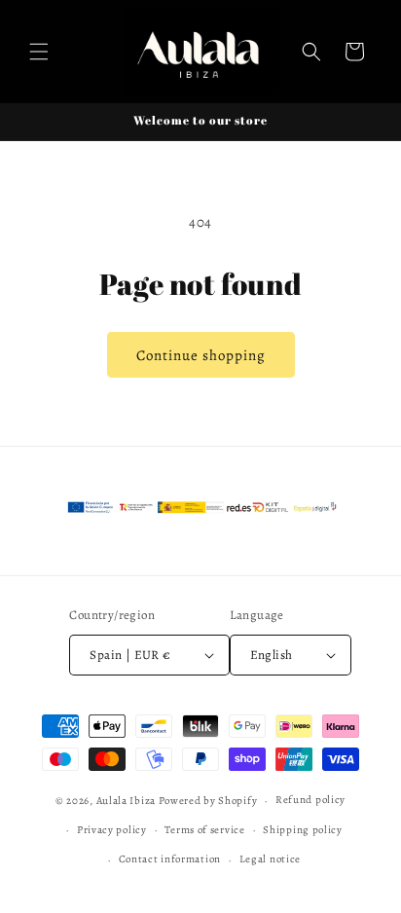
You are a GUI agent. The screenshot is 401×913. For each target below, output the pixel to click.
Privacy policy (112, 829)
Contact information (170, 859)
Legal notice (270, 859)
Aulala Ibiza (126, 800)
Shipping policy (303, 829)
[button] (39, 51)
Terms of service (204, 829)
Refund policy (310, 799)
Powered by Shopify (208, 800)
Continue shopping (201, 355)
